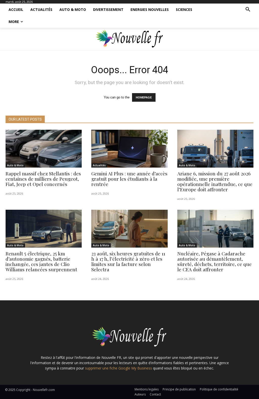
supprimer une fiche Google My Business (118, 368)
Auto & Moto (15, 165)
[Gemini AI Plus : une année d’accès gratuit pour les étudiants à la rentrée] (129, 149)
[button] (248, 10)
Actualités (99, 165)
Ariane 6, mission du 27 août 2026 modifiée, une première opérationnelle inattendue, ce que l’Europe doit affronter (214, 181)
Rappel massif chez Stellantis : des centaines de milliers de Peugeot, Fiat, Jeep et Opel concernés (43, 178)
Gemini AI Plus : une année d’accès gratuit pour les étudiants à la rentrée (129, 178)
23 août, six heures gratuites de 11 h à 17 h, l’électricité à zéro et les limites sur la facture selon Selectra (128, 261)
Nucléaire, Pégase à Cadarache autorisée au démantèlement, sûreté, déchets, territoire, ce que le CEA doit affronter (214, 261)
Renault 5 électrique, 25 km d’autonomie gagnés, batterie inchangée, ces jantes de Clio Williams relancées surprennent (41, 261)
